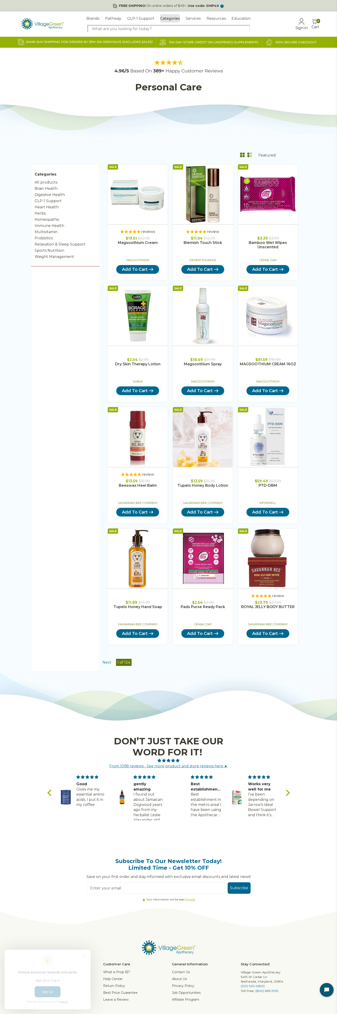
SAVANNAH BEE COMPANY (138, 503)
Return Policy (114, 986)
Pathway (113, 18)
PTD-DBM (268, 485)
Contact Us (181, 972)
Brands (92, 18)
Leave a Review (116, 999)
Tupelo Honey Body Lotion (202, 485)
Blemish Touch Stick (203, 242)
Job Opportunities (186, 993)
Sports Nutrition (49, 250)
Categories (170, 18)
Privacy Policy (183, 986)
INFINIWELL (268, 503)
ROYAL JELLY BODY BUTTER (268, 607)
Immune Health (49, 225)
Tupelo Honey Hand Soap (137, 607)
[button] (50, 793)
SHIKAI (138, 381)
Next (106, 662)
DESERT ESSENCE (203, 260)
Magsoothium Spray (203, 364)
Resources (216, 18)
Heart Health (47, 207)
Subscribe (239, 888)
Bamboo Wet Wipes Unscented (268, 244)
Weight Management (54, 256)
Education (241, 18)
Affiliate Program (185, 999)
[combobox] (168, 29)
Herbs (40, 213)
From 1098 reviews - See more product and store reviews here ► (168, 766)
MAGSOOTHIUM (137, 260)
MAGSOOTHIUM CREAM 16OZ (268, 364)
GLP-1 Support (140, 18)
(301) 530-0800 (253, 986)
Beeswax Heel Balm (138, 485)
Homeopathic (47, 219)
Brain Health (46, 188)
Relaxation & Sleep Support (60, 244)
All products (46, 182)
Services (193, 18)
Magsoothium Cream (138, 242)
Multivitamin (46, 232)
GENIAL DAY (268, 260)
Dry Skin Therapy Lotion (137, 364)
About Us (179, 979)
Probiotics (44, 238)
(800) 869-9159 (266, 991)
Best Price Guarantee (120, 993)
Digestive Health (50, 195)
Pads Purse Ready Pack (203, 607)
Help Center (113, 979)
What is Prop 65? (116, 972)
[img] (168, 760)
